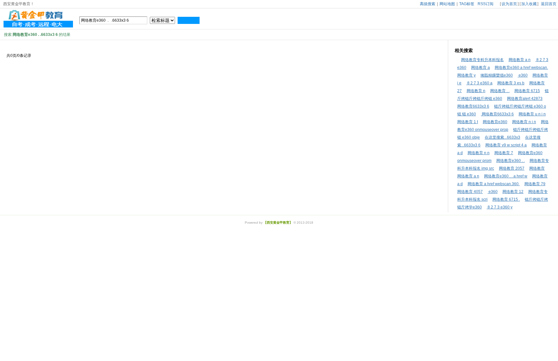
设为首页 (509, 4)
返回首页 (548, 4)
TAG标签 (466, 4)
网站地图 (447, 4)
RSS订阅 (485, 4)
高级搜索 (427, 4)
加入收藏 (529, 4)
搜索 (189, 20)
